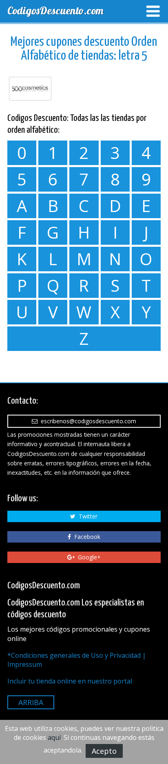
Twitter (86, 516)
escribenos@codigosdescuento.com (87, 421)
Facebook (85, 537)
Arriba (30, 702)
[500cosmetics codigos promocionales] (30, 89)
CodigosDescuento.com (55, 10)
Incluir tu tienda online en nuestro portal (69, 681)
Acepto (104, 751)
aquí (54, 737)
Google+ (88, 557)
